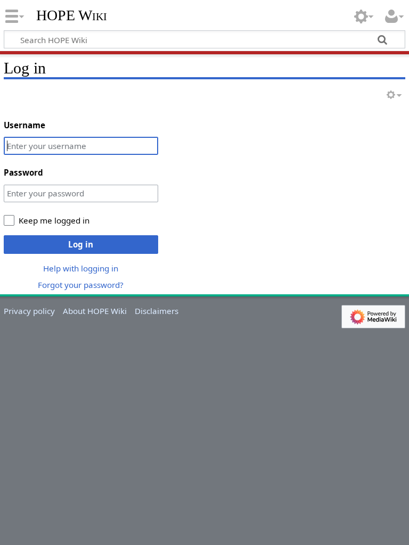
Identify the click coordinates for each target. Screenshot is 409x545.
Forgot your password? (81, 284)
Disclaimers (156, 310)
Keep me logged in (54, 220)
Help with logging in (80, 268)
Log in (80, 244)
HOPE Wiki (71, 15)
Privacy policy (29, 310)
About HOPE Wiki (95, 310)
